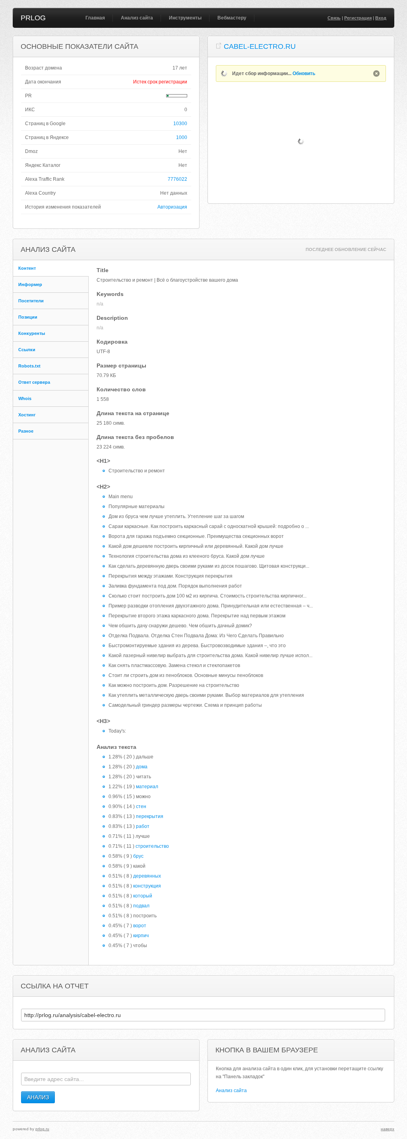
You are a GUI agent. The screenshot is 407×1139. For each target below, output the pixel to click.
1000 (181, 137)
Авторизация (172, 207)
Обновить (304, 73)
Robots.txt (29, 366)
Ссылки (26, 349)
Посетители (31, 300)
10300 (180, 123)
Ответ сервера (34, 382)
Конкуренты (31, 333)
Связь (334, 17)
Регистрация (358, 17)
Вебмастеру (231, 18)
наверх (387, 1129)
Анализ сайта (137, 18)
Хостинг (27, 414)
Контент (27, 268)
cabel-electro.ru (260, 46)
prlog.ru (42, 1129)
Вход (380, 17)
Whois (24, 398)
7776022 (177, 179)
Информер (30, 284)
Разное (25, 431)
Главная (95, 18)
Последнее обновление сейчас (346, 249)
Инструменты (185, 18)
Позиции (27, 317)
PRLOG (33, 18)
